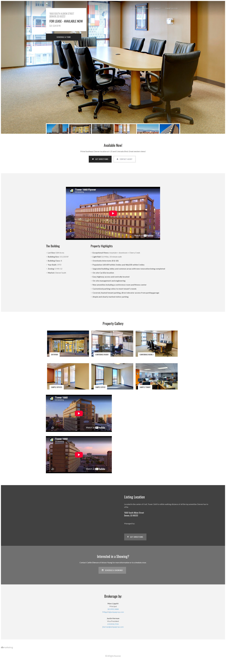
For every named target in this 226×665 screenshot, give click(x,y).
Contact (157, 8)
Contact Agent (126, 159)
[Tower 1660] (48, 3)
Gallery (145, 8)
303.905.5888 (113, 609)
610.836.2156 (113, 624)
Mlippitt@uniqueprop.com (113, 612)
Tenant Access (171, 8)
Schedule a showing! (114, 570)
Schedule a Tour (64, 37)
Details (134, 8)
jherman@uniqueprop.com (113, 627)
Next (220, 67)
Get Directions (101, 159)
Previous (5, 67)
